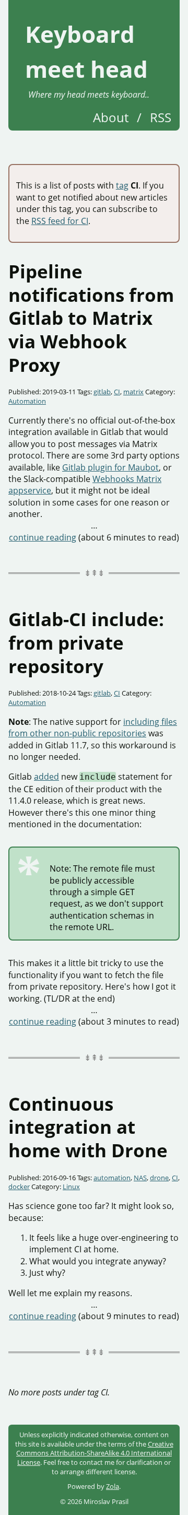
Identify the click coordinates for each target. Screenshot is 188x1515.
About (110, 117)
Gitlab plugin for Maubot (110, 467)
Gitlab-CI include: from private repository (86, 642)
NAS (140, 1177)
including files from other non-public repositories (92, 727)
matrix (133, 391)
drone (159, 1177)
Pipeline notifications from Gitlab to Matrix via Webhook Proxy (91, 318)
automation (112, 1177)
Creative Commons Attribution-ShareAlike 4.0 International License (94, 1453)
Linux (71, 1186)
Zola (112, 1486)
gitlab (102, 391)
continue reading (42, 537)
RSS (160, 117)
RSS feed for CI (59, 221)
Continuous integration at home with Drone (88, 1127)
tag (122, 185)
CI (117, 391)
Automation (27, 401)
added (46, 776)
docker (19, 1186)
